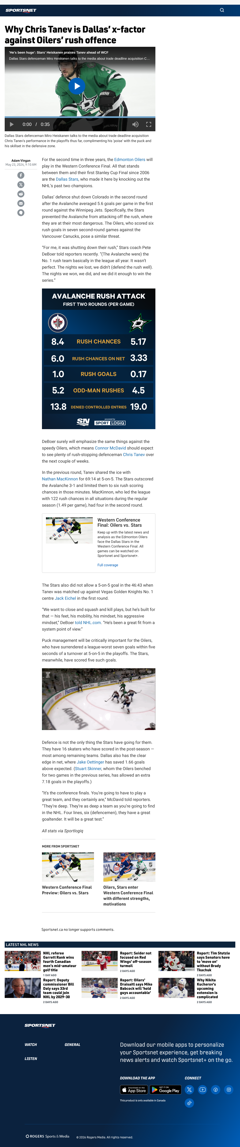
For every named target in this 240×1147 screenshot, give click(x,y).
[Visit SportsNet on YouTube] (202, 1089)
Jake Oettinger (90, 762)
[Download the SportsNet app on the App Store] (134, 1089)
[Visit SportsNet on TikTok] (189, 1102)
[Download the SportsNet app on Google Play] (165, 1089)
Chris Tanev (134, 454)
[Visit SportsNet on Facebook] (215, 1089)
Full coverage (108, 565)
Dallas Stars (67, 179)
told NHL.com (88, 622)
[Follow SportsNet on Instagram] (228, 1089)
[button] (222, 10)
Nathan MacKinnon (60, 479)
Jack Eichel (65, 598)
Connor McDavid (110, 448)
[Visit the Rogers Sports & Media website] (47, 1136)
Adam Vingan (20, 161)
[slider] (80, 117)
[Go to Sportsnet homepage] (21, 11)
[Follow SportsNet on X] (189, 1089)
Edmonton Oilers (129, 159)
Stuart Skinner (88, 768)
